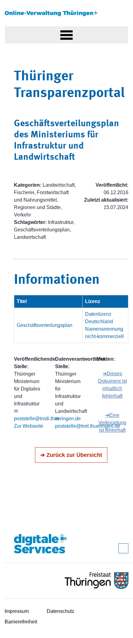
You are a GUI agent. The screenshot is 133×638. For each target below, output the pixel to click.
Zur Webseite (28, 426)
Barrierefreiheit (21, 621)
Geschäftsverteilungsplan (44, 325)
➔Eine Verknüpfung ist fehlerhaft (112, 423)
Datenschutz (60, 611)
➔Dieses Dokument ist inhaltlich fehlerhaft (112, 385)
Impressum (17, 611)
